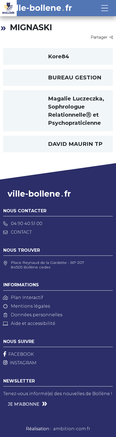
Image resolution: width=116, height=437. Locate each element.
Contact (21, 232)
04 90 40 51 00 (26, 223)
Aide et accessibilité (33, 323)
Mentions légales (30, 306)
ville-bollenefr (40, 8)
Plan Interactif (27, 297)
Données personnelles (36, 314)
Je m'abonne (23, 404)
